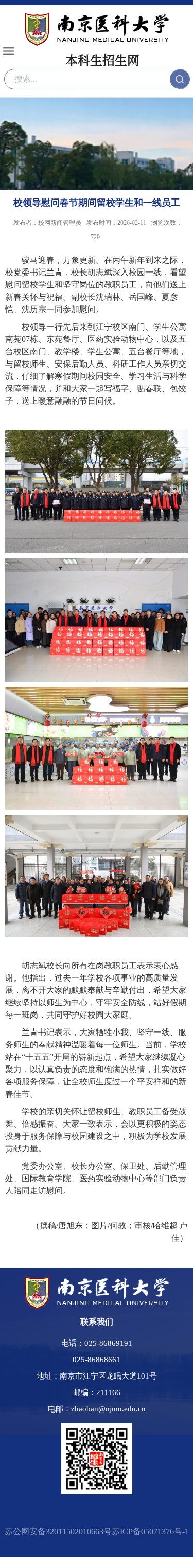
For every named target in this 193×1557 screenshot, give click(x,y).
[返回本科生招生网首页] (97, 1280)
